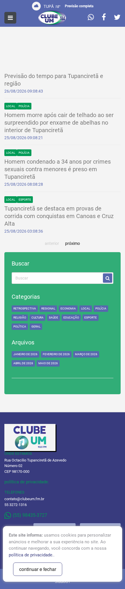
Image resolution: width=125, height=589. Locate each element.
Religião (19, 317)
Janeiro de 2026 (25, 354)
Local (10, 106)
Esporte (25, 199)
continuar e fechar (37, 569)
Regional (48, 308)
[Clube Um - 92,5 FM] (52, 17)
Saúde (53, 317)
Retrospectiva (24, 308)
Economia (68, 308)
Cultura (37, 317)
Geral (35, 326)
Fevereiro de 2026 (56, 354)
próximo (72, 243)
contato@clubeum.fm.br (24, 499)
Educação (71, 317)
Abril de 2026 (23, 363)
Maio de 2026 (48, 363)
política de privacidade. (26, 481)
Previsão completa (79, 6)
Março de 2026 (86, 354)
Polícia (24, 106)
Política (19, 326)
